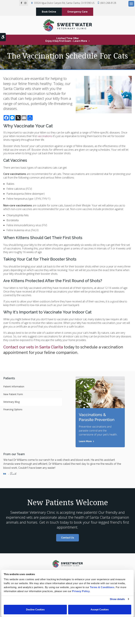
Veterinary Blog (11, 401)
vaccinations (45, 136)
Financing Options (12, 409)
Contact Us (67, 537)
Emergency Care (78, 11)
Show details (117, 599)
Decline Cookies (35, 609)
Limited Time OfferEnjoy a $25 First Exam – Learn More (66, 39)
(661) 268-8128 (108, 2)
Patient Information (13, 386)
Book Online (49, 11)
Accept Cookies (100, 609)
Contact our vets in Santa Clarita (33, 347)
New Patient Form (13, 394)
